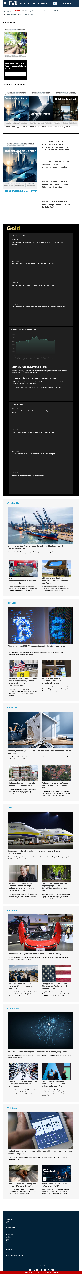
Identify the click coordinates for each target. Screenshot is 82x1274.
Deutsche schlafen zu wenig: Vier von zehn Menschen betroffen (22, 1185)
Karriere (8, 1243)
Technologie (13, 1008)
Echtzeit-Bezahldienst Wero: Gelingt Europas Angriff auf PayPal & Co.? (56, 204)
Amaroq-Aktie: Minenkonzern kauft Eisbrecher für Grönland (33, 264)
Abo (55, 3)
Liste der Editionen (14, 84)
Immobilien (12, 707)
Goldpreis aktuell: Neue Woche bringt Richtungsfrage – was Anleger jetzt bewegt (38, 243)
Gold (59, 387)
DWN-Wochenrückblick (14, 14)
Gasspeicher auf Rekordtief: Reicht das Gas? (28, 475)
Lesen (15, 74)
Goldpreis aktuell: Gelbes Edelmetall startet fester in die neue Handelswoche (39, 307)
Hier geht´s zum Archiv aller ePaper (21, 191)
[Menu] (5, 3)
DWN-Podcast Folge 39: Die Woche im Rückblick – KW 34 (56, 1185)
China (68, 11)
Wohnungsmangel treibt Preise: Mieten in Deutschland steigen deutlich (55, 785)
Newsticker (7, 11)
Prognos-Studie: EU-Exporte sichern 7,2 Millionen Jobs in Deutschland (20, 985)
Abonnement (10, 1234)
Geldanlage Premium (31, 11)
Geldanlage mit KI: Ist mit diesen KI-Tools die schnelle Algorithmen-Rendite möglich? (56, 164)
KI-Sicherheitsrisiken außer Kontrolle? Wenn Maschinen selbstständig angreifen (53, 1083)
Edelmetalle (45, 11)
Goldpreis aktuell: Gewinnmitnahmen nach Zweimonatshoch (33, 285)
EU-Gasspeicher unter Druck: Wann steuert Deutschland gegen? (34, 454)
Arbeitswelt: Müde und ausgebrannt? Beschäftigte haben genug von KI (37, 1051)
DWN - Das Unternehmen (14, 1255)
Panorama (12, 1108)
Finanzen (31, 4)
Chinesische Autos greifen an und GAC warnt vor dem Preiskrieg (34, 954)
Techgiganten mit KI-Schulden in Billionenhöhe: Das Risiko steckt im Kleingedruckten (56, 985)
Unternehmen (13, 503)
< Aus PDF (9, 22)
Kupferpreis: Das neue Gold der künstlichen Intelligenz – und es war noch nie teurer (39, 412)
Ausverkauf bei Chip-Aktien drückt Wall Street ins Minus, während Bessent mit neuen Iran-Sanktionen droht (23, 682)
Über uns (9, 1249)
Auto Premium (29, 14)
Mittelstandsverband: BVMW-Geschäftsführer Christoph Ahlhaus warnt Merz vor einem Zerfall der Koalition (21, 887)
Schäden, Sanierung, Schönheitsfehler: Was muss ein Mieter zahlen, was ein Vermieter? (39, 752)
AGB (7, 1222)
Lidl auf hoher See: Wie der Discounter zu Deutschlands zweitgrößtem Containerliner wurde (37, 547)
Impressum (10, 1219)
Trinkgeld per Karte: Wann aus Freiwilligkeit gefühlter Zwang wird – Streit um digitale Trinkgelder (40, 1152)
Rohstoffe (31, 387)
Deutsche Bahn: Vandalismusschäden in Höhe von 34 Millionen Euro (22, 580)
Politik (23, 4)
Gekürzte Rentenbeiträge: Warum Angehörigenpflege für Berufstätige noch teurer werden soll (56, 887)
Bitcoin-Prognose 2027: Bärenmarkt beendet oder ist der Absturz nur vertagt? (36, 647)
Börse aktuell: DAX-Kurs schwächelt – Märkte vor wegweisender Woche (52, 680)
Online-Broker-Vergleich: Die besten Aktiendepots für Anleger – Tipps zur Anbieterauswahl (56, 146)
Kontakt (8, 1252)
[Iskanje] (76, 3)
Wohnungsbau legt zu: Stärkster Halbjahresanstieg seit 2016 (22, 784)
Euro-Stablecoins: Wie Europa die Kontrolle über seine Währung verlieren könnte (55, 184)
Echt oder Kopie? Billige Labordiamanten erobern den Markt (33, 432)
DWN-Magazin (57, 11)
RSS (7, 1240)
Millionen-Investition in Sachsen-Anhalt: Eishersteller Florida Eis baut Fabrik (55, 580)
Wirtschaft (42, 4)
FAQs (7, 1225)
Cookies (8, 1237)
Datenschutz (10, 1228)
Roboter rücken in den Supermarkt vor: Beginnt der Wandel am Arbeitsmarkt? (23, 1083)
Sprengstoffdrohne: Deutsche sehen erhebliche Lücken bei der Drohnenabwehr (34, 852)
